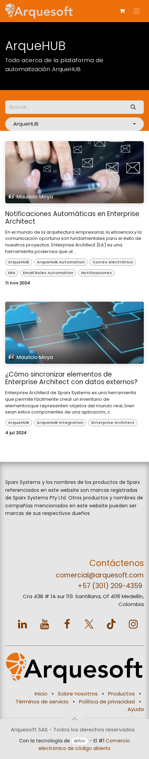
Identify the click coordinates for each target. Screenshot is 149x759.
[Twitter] (89, 624)
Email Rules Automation (48, 272)
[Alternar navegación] (136, 10)
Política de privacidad (107, 701)
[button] (74, 124)
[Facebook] (66, 624)
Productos (121, 693)
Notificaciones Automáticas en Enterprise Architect (72, 218)
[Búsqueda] (133, 107)
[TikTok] (111, 624)
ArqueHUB (18, 262)
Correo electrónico (113, 262)
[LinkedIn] (22, 624)
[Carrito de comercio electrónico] (122, 11)
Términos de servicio (42, 701)
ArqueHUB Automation (61, 262)
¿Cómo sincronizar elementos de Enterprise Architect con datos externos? (71, 378)
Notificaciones (96, 272)
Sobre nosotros (78, 693)
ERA (11, 272)
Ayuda (136, 709)
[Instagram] (133, 624)
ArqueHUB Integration (60, 422)
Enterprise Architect (112, 422)
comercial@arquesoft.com (100, 575)
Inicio (41, 693)
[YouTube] (44, 624)
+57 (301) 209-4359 (110, 586)
